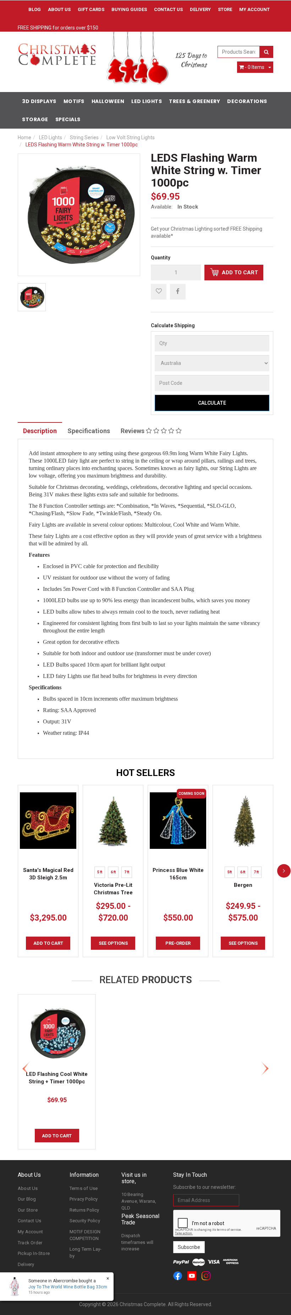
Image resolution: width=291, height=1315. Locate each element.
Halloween (108, 101)
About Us (59, 9)
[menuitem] (178, 291)
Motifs (74, 101)
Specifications (88, 431)
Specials (68, 119)
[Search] (266, 52)
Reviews (133, 431)
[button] (158, 292)
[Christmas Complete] (57, 52)
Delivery (200, 9)
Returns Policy (84, 1210)
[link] (177, 1275)
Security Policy (85, 1220)
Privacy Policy (84, 1199)
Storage (35, 119)
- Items (254, 67)
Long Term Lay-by (86, 1252)
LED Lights (146, 101)
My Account (30, 1231)
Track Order (30, 1242)
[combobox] (239, 52)
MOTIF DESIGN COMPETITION (85, 1235)
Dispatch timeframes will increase (137, 1242)
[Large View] (32, 297)
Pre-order (178, 943)
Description (40, 431)
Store (225, 9)
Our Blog (27, 1199)
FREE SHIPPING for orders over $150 (58, 28)
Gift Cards (91, 9)
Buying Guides (129, 9)
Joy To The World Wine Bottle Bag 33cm (67, 1286)
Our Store (28, 1210)
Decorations (247, 101)
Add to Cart (239, 272)
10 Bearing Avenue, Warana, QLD (139, 1201)
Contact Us (168, 9)
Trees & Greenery (194, 101)
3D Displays (39, 101)
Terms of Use (84, 1188)
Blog (34, 9)
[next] (284, 871)
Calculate (212, 403)
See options (113, 943)
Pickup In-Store (34, 1253)
